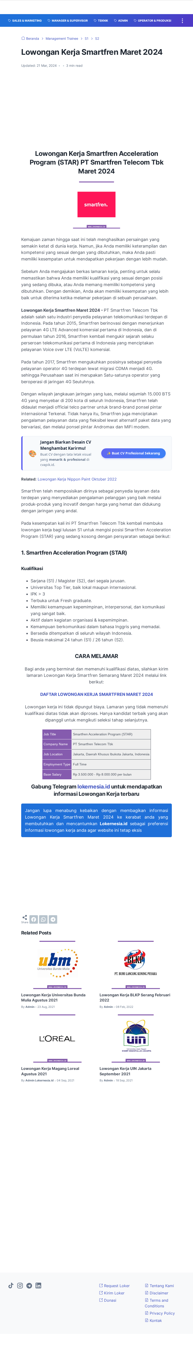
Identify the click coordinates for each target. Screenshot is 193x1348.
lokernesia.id (93, 786)
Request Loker (116, 1285)
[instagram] (20, 1286)
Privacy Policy (162, 1313)
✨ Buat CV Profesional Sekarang (133, 453)
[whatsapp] (43, 919)
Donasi (109, 1300)
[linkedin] (38, 1286)
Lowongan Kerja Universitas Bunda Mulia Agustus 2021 (53, 997)
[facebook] (33, 919)
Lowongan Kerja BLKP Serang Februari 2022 (135, 997)
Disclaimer (158, 1293)
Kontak (155, 1320)
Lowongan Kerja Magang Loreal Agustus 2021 (50, 1071)
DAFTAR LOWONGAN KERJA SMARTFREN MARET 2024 (96, 694)
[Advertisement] (96, 107)
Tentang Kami (161, 1285)
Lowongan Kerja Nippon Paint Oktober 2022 (77, 479)
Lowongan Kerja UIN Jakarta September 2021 (125, 1071)
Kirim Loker (114, 1293)
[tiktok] (11, 1286)
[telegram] (53, 919)
